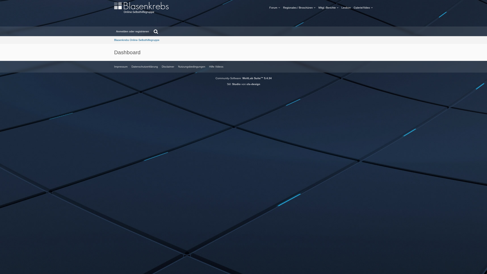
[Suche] (156, 31)
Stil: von (243, 84)
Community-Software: (244, 78)
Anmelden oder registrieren (132, 31)
